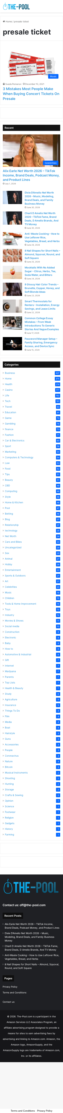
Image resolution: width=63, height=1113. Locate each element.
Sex (7, 553)
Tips (7, 474)
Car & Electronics (14, 440)
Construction (12, 631)
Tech (7, 401)
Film (7, 716)
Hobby (8, 564)
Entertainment (13, 570)
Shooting (10, 778)
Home (8, 21)
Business (10, 373)
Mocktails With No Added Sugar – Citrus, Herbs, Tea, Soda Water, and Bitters (40, 271)
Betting (9, 513)
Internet (9, 665)
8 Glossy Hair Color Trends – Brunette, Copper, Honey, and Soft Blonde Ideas (42, 288)
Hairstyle (10, 733)
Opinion (9, 800)
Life (7, 395)
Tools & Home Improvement (20, 603)
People (9, 750)
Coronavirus (12, 755)
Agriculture (11, 699)
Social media (12, 626)
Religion (9, 817)
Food (7, 468)
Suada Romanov (13, 84)
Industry (9, 615)
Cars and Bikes (13, 541)
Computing (11, 491)
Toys (7, 609)
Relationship (12, 525)
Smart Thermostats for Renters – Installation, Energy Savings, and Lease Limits (42, 305)
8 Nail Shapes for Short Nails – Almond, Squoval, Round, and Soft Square (42, 254)
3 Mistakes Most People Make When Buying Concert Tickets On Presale (31, 94)
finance (9, 429)
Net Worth (10, 536)
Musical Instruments (16, 772)
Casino (9, 389)
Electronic (10, 637)
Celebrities (11, 586)
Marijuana (10, 671)
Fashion (9, 434)
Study (8, 693)
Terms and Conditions (14, 992)
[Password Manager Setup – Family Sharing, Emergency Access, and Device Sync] (12, 343)
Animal (8, 558)
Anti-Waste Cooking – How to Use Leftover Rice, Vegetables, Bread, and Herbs (42, 237)
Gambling (10, 423)
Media (8, 722)
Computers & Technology (19, 457)
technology (11, 530)
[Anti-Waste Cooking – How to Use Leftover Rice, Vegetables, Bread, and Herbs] (12, 238)
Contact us (9, 1001)
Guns (8, 738)
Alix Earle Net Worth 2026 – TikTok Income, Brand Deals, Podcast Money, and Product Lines (31, 175)
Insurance (10, 705)
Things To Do (12, 710)
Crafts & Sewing (14, 795)
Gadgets (9, 823)
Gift (7, 660)
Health (8, 384)
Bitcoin (9, 767)
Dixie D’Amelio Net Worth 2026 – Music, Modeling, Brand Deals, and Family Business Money (29, 937)
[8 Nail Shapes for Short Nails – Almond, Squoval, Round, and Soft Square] (12, 255)
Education (10, 412)
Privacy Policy (10, 986)
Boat (7, 727)
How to (9, 648)
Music (8, 592)
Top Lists (10, 682)
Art (6, 581)
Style (8, 496)
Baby (8, 643)
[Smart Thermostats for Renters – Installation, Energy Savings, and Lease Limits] (12, 306)
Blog (7, 519)
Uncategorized (13, 547)
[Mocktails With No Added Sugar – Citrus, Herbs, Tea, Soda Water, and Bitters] (12, 272)
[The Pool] (17, 6)
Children (9, 598)
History (9, 828)
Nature (9, 761)
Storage (9, 789)
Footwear (10, 812)
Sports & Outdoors (15, 575)
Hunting (9, 783)
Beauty (9, 479)
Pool (7, 508)
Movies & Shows (14, 620)
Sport (8, 446)
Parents (9, 677)
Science (9, 806)
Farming (9, 834)
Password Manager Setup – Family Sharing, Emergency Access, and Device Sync (41, 342)
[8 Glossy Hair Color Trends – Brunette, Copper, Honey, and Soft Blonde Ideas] (12, 289)
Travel (8, 406)
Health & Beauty (14, 688)
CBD (7, 485)
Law (7, 463)
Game (8, 418)
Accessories (12, 744)
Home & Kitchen (14, 502)
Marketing (10, 451)
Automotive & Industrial (18, 654)
